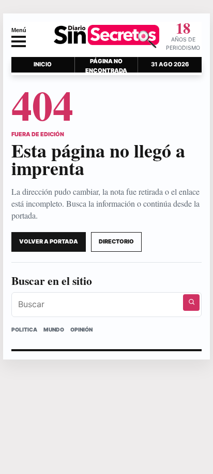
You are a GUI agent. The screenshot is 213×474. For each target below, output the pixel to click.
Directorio (116, 241)
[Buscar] (191, 302)
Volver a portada (48, 241)
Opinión (81, 329)
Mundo (53, 329)
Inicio (43, 64)
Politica (24, 329)
